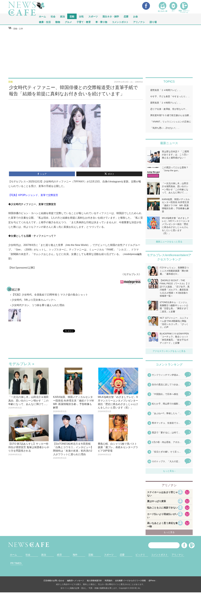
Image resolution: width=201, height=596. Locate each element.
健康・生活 (45, 22)
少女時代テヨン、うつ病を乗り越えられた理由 (38, 305)
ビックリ (140, 554)
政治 (62, 16)
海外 (75, 554)
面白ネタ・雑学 (111, 16)
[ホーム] (9, 29)
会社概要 (119, 580)
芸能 (72, 16)
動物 (57, 22)
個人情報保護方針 (94, 580)
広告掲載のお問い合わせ (53, 580)
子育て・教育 (84, 22)
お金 (135, 16)
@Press (152, 580)
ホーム (13, 554)
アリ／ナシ (139, 22)
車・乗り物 (101, 22)
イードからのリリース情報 (134, 580)
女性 (81, 16)
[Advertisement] (100, 54)
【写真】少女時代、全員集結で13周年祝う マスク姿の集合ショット (50, 294)
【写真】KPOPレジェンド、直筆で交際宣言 (33, 195)
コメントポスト (120, 22)
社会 (53, 16)
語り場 (153, 22)
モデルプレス (20, 364)
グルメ (68, 22)
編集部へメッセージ (75, 580)
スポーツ (93, 16)
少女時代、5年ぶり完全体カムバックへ (34, 299)
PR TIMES (16, 563)
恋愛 (126, 16)
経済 (59, 554)
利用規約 (108, 580)
